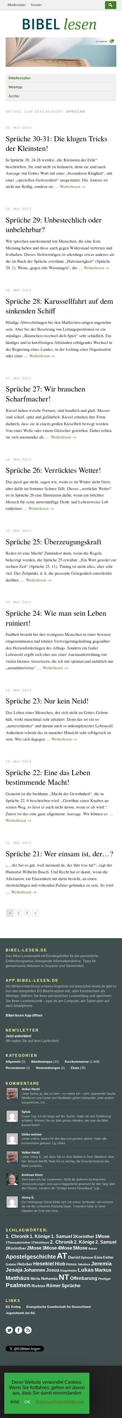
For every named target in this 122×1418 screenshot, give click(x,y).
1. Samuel (61, 1236)
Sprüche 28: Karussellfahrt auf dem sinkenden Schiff (59, 306)
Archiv (14, 96)
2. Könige (84, 1242)
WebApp (15, 87)
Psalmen (18, 1285)
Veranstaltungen (48, 1068)
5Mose (80, 1248)
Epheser (87, 1257)
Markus (103, 1270)
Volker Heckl (31, 1089)
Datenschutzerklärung (60, 1401)
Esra (98, 1257)
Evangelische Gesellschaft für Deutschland (58, 1306)
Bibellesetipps (41, 1061)
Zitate (75, 1068)
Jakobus (83, 1264)
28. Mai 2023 (18, 290)
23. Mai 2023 (18, 690)
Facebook (18, 1330)
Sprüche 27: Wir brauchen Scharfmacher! (45, 394)
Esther (108, 1257)
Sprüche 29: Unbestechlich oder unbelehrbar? (54, 225)
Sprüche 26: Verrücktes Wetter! (53, 470)
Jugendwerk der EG (20, 1313)
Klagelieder (68, 1270)
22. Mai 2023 (18, 761)
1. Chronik (17, 1236)
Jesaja (14, 1270)
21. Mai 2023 (18, 842)
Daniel (74, 1257)
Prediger (104, 1278)
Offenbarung (83, 1278)
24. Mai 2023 (18, 602)
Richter (38, 1286)
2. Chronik (61, 1242)
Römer (53, 1285)
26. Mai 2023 (18, 459)
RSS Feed (27, 1330)
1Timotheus (40, 1242)
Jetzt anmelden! (18, 1036)
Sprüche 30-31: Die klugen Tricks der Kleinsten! (56, 143)
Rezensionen (15, 1068)
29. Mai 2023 (18, 209)
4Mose (65, 1248)
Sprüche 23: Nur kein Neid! (47, 701)
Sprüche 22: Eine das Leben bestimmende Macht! (48, 777)
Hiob (60, 1264)
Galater (11, 1264)
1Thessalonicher (18, 1242)
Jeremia (101, 1264)
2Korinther (16, 1248)
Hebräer (24, 1264)
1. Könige (40, 1236)
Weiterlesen (72, 186)
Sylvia (26, 1111)
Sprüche (71, 1285)
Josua (52, 1270)
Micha (35, 1278)
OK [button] (27, 1402)
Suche (110, 5)
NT (64, 1277)
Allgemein (13, 1061)
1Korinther (83, 1236)
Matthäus (18, 1278)
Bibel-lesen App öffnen (24, 1015)
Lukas (86, 1270)
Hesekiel (43, 1264)
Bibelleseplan (17, 5)
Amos (92, 1248)
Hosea (71, 1264)
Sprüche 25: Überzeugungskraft (53, 541)
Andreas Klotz (32, 1175)
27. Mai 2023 (18, 378)
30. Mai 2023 (18, 127)
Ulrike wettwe (32, 1134)
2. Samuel (105, 1242)
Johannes (34, 1270)
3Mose (49, 1248)
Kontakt (36, 5)
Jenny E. (28, 1197)
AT (62, 1255)
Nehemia (49, 1278)
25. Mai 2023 (18, 530)
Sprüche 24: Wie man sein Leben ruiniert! (56, 618)
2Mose (34, 1248)
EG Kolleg (13, 1306)
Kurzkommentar (77, 1061)
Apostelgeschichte (31, 1257)
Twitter (9, 1330)
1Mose (102, 1236)
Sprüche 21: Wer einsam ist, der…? (59, 853)
